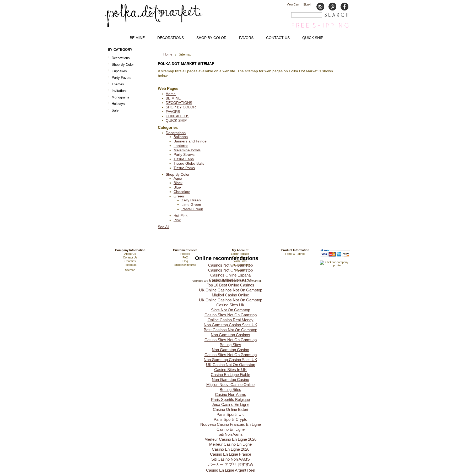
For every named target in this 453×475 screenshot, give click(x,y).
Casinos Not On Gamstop (230, 265)
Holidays (116, 104)
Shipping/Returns (185, 264)
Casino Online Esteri (230, 409)
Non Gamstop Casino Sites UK (230, 325)
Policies (185, 253)
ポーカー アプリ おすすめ (230, 464)
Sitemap (130, 270)
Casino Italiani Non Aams (230, 280)
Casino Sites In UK (230, 369)
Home (167, 54)
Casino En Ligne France (230, 454)
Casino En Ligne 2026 (230, 449)
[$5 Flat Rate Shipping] (320, 27)
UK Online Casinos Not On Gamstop (230, 290)
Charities (130, 261)
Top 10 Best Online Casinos (230, 285)
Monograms (121, 97)
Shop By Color (121, 65)
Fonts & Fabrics (295, 253)
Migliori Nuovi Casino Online (230, 384)
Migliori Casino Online (230, 295)
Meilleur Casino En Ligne (230, 444)
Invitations (117, 91)
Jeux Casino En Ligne (230, 404)
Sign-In (307, 4)
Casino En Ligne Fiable (230, 374)
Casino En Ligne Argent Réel (230, 470)
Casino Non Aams (230, 394)
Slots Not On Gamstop (230, 310)
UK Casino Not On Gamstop (230, 364)
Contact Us (130, 257)
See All (163, 227)
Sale (115, 110)
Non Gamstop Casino (230, 349)
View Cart (293, 4)
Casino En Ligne (231, 429)
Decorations (119, 58)
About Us (130, 253)
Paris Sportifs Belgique (230, 399)
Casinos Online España (230, 275)
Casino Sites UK (230, 305)
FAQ (185, 257)
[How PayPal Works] (335, 259)
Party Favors (119, 78)
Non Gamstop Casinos (230, 335)
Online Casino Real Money (231, 320)
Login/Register (240, 253)
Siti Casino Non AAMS (230, 459)
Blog (185, 261)
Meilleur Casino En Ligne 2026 (230, 439)
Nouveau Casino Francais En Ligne (230, 424)
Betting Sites (230, 345)
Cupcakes (117, 71)
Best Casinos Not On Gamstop (230, 330)
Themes (116, 84)
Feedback (130, 264)
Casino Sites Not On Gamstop (230, 315)
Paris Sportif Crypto (230, 419)
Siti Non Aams (230, 434)
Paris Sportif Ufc (231, 414)
